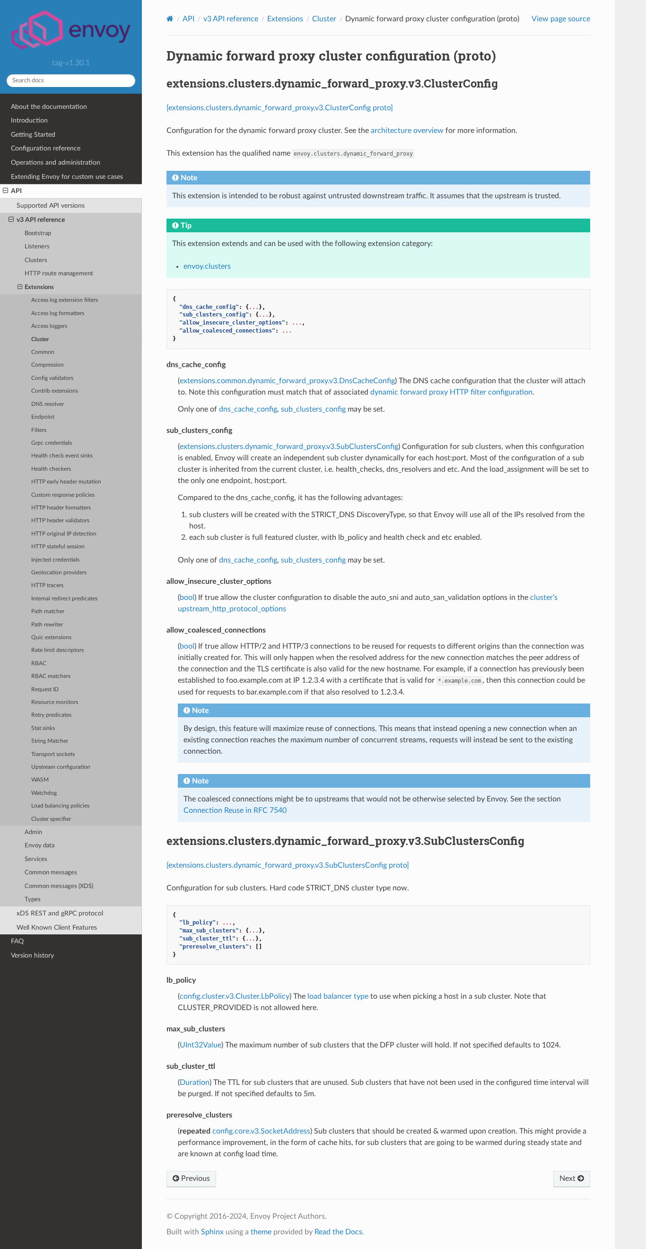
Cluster (40, 339)
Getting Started (33, 134)
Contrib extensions (54, 391)
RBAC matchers (50, 676)
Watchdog (44, 793)
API (16, 190)
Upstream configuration (60, 767)
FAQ (17, 941)
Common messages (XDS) (59, 886)
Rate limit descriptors (57, 650)
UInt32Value (200, 1045)
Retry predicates (51, 715)
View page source (561, 19)
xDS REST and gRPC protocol (60, 913)
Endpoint (42, 417)
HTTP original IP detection (63, 534)
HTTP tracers (47, 585)
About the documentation (49, 106)
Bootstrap (38, 233)
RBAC (38, 663)
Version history (32, 955)
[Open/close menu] (5, 191)
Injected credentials (55, 560)
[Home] (170, 19)
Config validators (52, 378)
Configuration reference (45, 148)
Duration (195, 1082)
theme (261, 1232)
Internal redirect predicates (64, 598)
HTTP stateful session (58, 546)
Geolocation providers (59, 572)
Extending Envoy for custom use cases (67, 176)
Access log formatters (57, 313)
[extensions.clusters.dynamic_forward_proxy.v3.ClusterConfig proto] (279, 108)
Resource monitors (54, 702)
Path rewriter (47, 624)
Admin (33, 832)
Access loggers (49, 326)
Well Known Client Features (57, 927)
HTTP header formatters (61, 507)
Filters (38, 430)
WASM (40, 780)
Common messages (51, 873)
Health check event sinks (62, 455)
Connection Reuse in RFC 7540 (235, 810)
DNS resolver (47, 404)
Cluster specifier (51, 819)
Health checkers (51, 469)
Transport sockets (53, 754)
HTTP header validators (60, 520)
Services (36, 859)
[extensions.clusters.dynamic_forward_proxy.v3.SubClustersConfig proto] (287, 865)
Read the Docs (338, 1232)
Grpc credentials (51, 443)
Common (42, 352)
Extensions (39, 287)
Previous (194, 1178)
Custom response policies (63, 495)
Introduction (29, 120)
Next (568, 1178)
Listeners (37, 247)
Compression (47, 365)
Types (33, 900)
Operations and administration (55, 162)
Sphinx (212, 1232)
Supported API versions (51, 205)
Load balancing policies (60, 806)
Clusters (36, 260)
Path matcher (47, 611)
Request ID (45, 689)
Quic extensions (51, 637)
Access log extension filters (64, 300)
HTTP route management (59, 274)
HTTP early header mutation (66, 481)
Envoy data (39, 846)
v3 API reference (41, 219)
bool (187, 597)
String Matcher (49, 741)
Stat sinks (43, 728)
